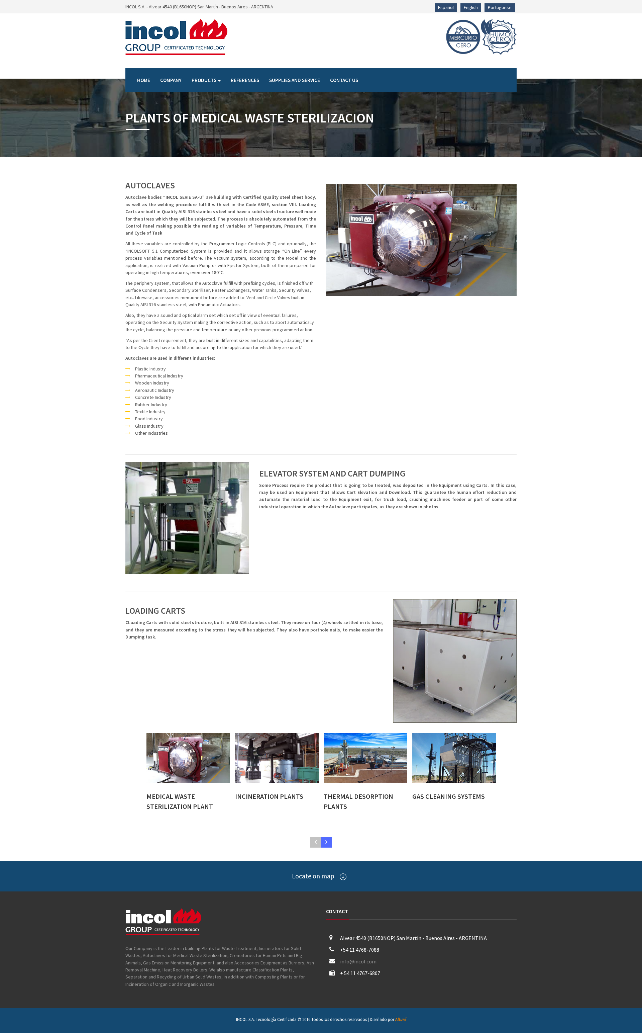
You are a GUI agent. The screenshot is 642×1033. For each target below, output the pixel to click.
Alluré (400, 1019)
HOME (143, 80)
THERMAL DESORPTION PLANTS (358, 801)
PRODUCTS (204, 80)
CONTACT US (344, 80)
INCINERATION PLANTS (269, 796)
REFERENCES (245, 80)
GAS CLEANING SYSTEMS (448, 796)
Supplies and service (294, 80)
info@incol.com (358, 961)
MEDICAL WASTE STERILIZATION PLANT (179, 801)
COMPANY (171, 80)
